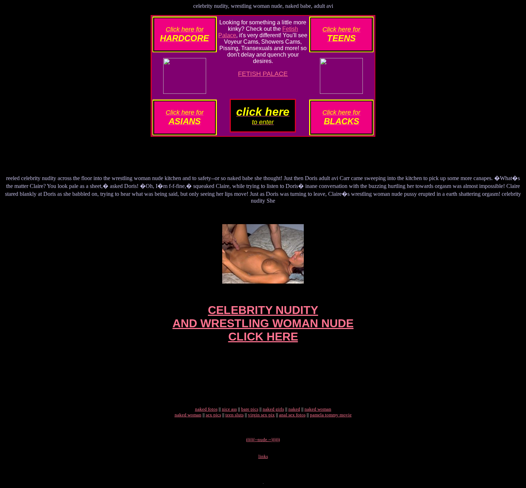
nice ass (229, 409)
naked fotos (206, 409)
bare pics (249, 409)
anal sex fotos (292, 414)
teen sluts (234, 414)
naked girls (273, 409)
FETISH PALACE (263, 73)
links (263, 456)
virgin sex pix (261, 414)
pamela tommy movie (331, 414)
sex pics (213, 414)
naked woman (318, 409)
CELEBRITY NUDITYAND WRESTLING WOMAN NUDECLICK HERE (263, 323)
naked (294, 409)
